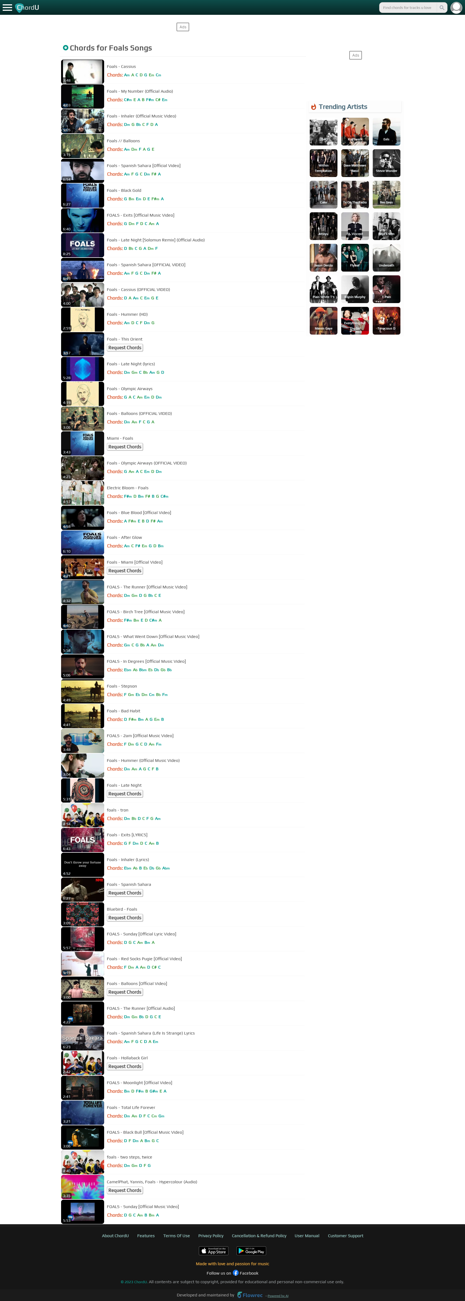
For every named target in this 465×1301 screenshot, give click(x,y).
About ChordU (115, 1235)
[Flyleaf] (355, 257)
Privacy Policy (210, 1235)
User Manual (307, 1235)
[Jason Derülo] (323, 257)
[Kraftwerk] (355, 131)
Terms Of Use (176, 1235)
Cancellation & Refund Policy (259, 1235)
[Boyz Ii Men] (386, 225)
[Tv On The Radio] (355, 194)
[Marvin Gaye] (323, 320)
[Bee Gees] (386, 194)
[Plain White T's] (323, 288)
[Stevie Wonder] (386, 162)
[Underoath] (386, 257)
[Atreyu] (323, 225)
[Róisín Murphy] (355, 288)
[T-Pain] (386, 288)
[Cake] (323, 194)
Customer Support (345, 1235)
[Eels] (386, 131)
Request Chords (124, 347)
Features (146, 1235)
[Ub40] (323, 131)
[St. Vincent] (355, 225)
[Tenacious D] (386, 320)
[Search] (441, 7)
